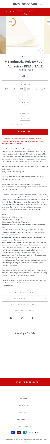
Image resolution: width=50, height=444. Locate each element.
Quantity (25, 113)
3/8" (21, 89)
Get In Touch (24, 427)
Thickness (25, 84)
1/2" (28, 89)
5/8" (36, 89)
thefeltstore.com (25, 4)
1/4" (13, 89)
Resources (24, 413)
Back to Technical (27, 382)
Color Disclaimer (24, 292)
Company (24, 399)
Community (24, 406)
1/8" (6, 89)
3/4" (43, 89)
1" (25, 95)
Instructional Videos (24, 298)
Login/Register (25, 14)
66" (25, 107)
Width (25, 102)
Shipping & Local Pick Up (24, 304)
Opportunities (24, 420)
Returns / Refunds (24, 310)
